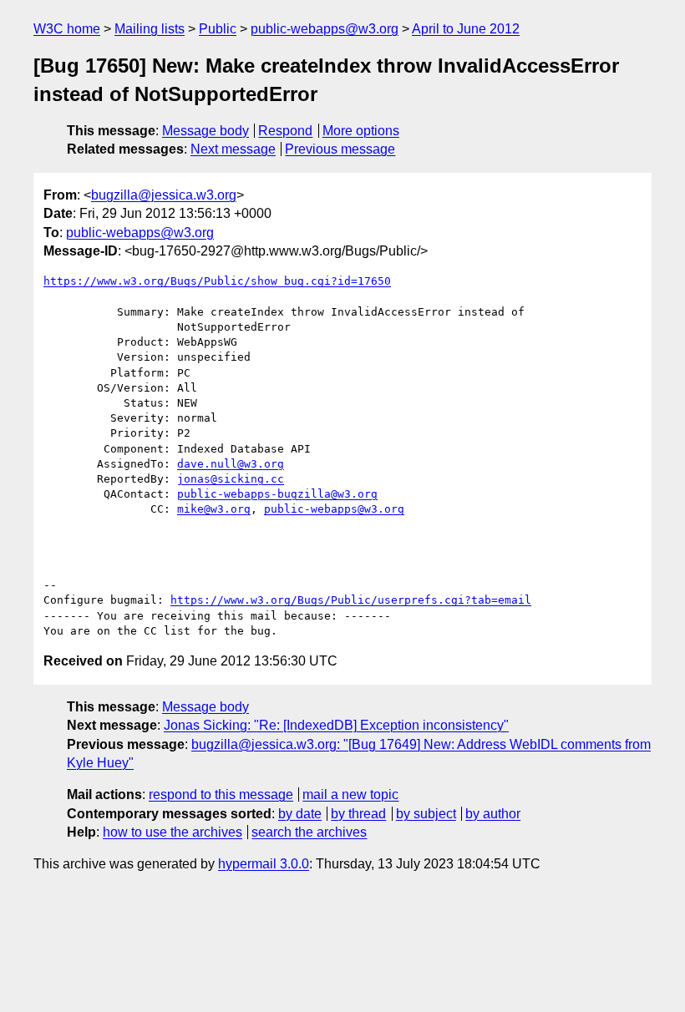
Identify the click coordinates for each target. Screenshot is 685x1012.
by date (300, 814)
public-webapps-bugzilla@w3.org (277, 494)
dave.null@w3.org (230, 464)
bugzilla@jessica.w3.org (163, 195)
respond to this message (221, 794)
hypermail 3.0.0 (263, 864)
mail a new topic (350, 794)
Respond (285, 131)
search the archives (309, 832)
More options (360, 131)
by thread (358, 814)
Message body (205, 131)
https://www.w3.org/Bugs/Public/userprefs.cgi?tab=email (350, 600)
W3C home (66, 29)
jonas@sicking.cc (230, 479)
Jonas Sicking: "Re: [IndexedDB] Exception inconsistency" (336, 725)
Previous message (340, 149)
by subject (426, 814)
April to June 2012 (466, 29)
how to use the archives (172, 832)
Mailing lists (149, 29)
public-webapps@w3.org (324, 29)
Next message (233, 149)
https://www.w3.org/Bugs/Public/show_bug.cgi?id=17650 (217, 281)
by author (492, 814)
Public (217, 29)
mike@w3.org (214, 509)
